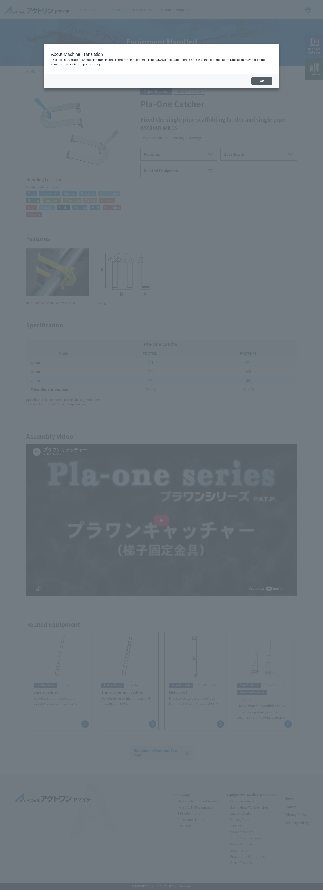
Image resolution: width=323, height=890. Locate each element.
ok (262, 81)
